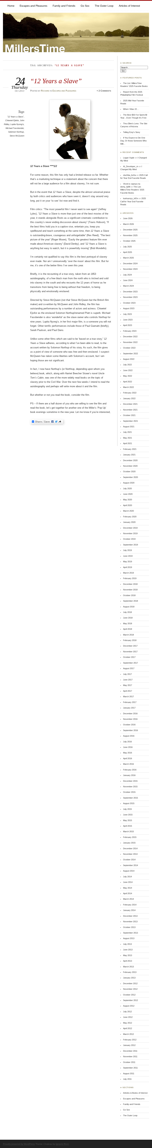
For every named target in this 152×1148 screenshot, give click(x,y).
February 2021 (129, 449)
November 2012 (130, 989)
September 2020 (130, 477)
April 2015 (127, 826)
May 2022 (127, 376)
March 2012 (128, 1034)
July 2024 (127, 275)
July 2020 (127, 488)
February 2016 (129, 770)
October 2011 (129, 1062)
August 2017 (128, 668)
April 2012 (127, 1028)
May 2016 (127, 753)
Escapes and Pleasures (33, 5)
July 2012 (127, 1011)
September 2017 (130, 663)
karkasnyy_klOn (130, 198)
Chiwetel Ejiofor (12, 120)
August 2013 (128, 938)
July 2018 (127, 612)
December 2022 (130, 336)
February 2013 (129, 972)
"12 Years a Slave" (15, 117)
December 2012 (130, 983)
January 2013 (129, 978)
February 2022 (129, 393)
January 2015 (129, 843)
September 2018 (130, 601)
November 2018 (130, 590)
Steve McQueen (17, 136)
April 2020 (127, 505)
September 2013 (130, 933)
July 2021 (127, 432)
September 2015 (130, 798)
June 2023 (128, 320)
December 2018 (130, 584)
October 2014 (129, 859)
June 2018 (128, 618)
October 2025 (129, 241)
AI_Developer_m (130, 166)
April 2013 (127, 961)
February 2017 (129, 702)
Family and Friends (64, 5)
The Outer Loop (104, 5)
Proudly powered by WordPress (19, 1144)
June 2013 (128, 950)
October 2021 (129, 415)
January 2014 (129, 910)
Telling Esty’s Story (131, 132)
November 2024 (130, 269)
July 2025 (127, 247)
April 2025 (127, 252)
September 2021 (130, 421)
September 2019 (130, 545)
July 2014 (127, 876)
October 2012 (129, 995)
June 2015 (128, 815)
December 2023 (130, 291)
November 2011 (130, 1056)
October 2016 (129, 724)
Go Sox (85, 5)
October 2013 (129, 927)
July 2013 (127, 944)
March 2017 (128, 696)
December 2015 (130, 781)
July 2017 (127, 674)
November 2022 (130, 342)
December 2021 (130, 404)
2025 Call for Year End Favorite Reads (133, 201)
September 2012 (130, 1000)
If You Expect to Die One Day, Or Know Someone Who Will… (133, 141)
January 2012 (129, 1045)
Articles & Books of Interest (135, 1093)
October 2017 (129, 657)
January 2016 (129, 775)
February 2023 (129, 331)
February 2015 (129, 837)
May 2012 (127, 1023)
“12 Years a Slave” (56, 81)
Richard (45, 90)
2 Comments (105, 90)
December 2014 (130, 848)
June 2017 (128, 680)
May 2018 (127, 623)
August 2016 (128, 736)
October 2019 (129, 539)
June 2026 (128, 218)
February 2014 (129, 905)
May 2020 (127, 499)
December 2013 (130, 916)
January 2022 (129, 398)
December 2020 (130, 460)
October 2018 (129, 595)
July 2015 (127, 809)
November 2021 (130, 410)
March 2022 (128, 387)
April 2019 (127, 567)
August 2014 (128, 871)
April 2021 (127, 443)
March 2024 (128, 286)
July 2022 (127, 364)
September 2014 (130, 865)
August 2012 (128, 1006)
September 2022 (130, 353)
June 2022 (128, 370)
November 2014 (130, 854)
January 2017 (129, 708)
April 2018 (127, 629)
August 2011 (128, 1073)
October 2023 (129, 303)
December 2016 (130, 713)
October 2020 (129, 471)
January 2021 (129, 455)
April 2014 (127, 893)
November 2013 (130, 921)
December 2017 (130, 646)
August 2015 (128, 803)
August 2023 (128, 308)
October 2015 (129, 792)
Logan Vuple (128, 158)
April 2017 (127, 691)
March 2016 (128, 764)
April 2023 (127, 325)
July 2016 (127, 741)
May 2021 (127, 438)
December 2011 (130, 1051)
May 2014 (127, 888)
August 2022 (128, 359)
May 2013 (127, 955)
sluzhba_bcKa (129, 175)
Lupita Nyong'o (17, 124)
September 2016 (130, 730)
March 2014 (128, 899)
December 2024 (130, 263)
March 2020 (128, 511)
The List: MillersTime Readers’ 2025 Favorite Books (132, 190)
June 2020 (128, 494)
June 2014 (128, 882)
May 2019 (127, 561)
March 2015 (128, 831)
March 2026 (128, 224)
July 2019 (127, 550)
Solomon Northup (16, 132)
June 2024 (128, 280)
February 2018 (129, 640)
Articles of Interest (129, 5)
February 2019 (129, 578)
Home (10, 5)
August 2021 (128, 426)
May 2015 (127, 820)
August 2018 (128, 607)
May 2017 (127, 685)
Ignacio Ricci (62, 1144)
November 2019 (130, 533)
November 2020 (130, 466)
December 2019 (130, 528)
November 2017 (130, 651)
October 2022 (129, 348)
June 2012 (128, 1017)
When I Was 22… (131, 109)
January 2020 (129, 522)
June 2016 (128, 747)
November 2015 (130, 786)
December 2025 (130, 230)
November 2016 (130, 719)
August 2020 (128, 483)
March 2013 (128, 967)
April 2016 (127, 758)
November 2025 (130, 235)
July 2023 (127, 314)
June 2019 (128, 556)
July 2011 (127, 1079)
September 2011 (130, 1068)
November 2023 (130, 297)
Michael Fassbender (15, 128)
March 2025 (128, 258)
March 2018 (128, 635)
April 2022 (127, 382)
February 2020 (129, 516)
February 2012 (129, 1040)
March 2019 (128, 573)
